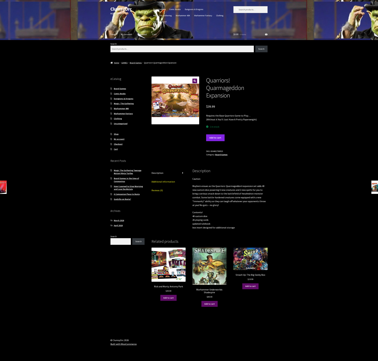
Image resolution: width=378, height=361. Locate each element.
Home (116, 62)
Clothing (219, 15)
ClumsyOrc (121, 9)
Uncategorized (159, 21)
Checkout (142, 34)
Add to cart (215, 137)
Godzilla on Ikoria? (122, 199)
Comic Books (175, 9)
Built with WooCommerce (123, 344)
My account (126, 34)
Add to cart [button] (168, 297)
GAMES (124, 62)
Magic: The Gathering (162, 15)
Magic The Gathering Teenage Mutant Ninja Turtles (127, 172)
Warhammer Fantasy (203, 15)
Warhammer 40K (183, 15)
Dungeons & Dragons (194, 9)
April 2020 (118, 225)
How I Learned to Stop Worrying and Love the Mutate (128, 188)
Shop (113, 34)
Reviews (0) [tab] (157, 190)
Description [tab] (157, 172)
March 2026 (119, 220)
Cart (154, 34)
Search (113, 44)
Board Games (159, 9)
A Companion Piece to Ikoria (127, 194)
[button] (194, 81)
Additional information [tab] (163, 181)
